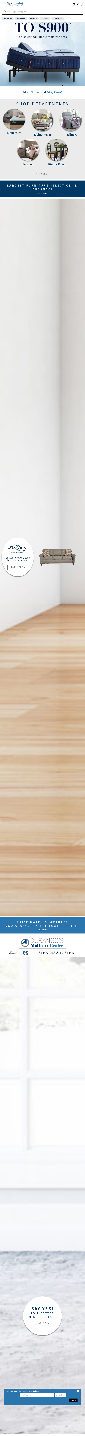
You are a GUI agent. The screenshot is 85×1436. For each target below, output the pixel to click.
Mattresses (8, 18)
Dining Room (57, 18)
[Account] (77, 4)
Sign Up (73, 1400)
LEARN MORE (18, 567)
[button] (3, 4)
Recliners (33, 18)
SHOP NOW (42, 1323)
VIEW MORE (42, 173)
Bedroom (45, 18)
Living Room (21, 18)
